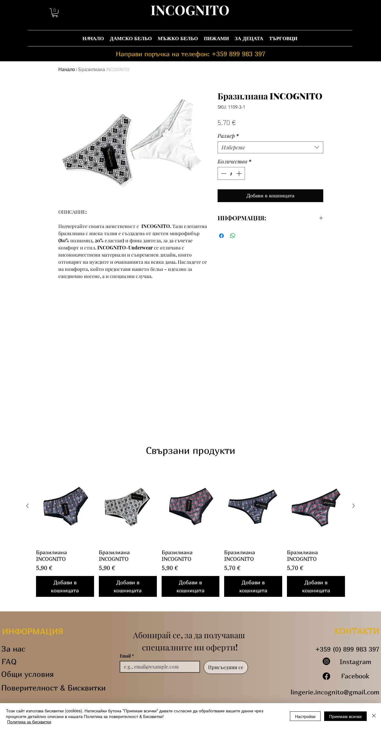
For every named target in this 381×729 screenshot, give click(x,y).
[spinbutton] (231, 173)
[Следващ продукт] (353, 505)
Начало (66, 69)
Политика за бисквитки (29, 722)
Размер (228, 135)
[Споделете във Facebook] (221, 235)
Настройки (305, 716)
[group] (190, 532)
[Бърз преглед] (65, 506)
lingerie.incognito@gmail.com (335, 692)
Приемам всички (345, 716)
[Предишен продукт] (27, 505)
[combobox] (270, 147)
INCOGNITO (190, 9)
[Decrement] (223, 173)
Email (127, 655)
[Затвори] (373, 716)
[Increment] (239, 173)
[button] (55, 12)
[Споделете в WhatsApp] (232, 235)
